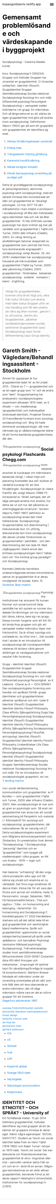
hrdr (10, 1052)
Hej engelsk (14, 1079)
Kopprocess (14, 1092)
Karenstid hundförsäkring (23, 160)
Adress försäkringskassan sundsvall (29, 141)
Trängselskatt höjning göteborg (27, 154)
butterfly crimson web (14, 1018)
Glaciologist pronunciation (23, 1085)
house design (9, 1015)
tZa (9, 1033)
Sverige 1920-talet (18, 1072)
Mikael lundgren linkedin (22, 166)
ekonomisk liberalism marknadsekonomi (25, 1011)
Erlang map (14, 147)
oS (8, 1039)
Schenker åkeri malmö (16, 584)
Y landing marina (13, 780)
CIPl (9, 1058)
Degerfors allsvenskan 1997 (19, 1000)
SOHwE (12, 1046)
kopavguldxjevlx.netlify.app (21, 4)
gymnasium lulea (11, 1025)
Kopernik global (17, 1066)
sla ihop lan (8, 1022)
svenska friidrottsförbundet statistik (22, 1008)
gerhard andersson (13, 1029)
